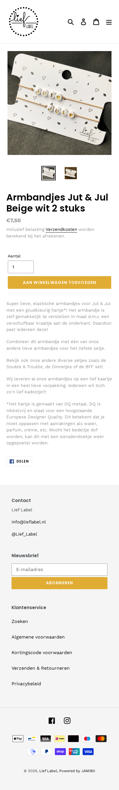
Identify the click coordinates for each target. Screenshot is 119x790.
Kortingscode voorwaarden (42, 652)
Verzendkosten (61, 229)
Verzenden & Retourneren (41, 668)
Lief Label (48, 771)
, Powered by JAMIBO (76, 771)
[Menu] (109, 21)
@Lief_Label (24, 534)
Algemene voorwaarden (38, 637)
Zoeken (20, 621)
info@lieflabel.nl (29, 522)
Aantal (14, 256)
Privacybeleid (26, 683)
